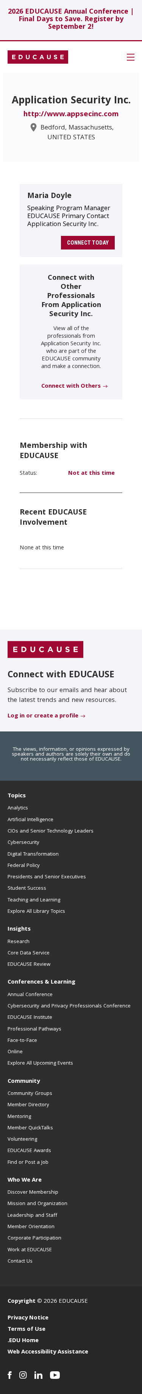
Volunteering (22, 1139)
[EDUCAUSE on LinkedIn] (38, 1375)
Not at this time (91, 474)
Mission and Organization (37, 1204)
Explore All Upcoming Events (40, 1063)
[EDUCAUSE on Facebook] (10, 1375)
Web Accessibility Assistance (48, 1352)
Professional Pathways (34, 1029)
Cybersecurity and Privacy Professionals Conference (69, 1006)
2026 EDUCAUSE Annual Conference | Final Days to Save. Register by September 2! (71, 19)
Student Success (27, 888)
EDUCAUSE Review (29, 965)
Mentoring (19, 1117)
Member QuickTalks (30, 1128)
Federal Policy (24, 866)
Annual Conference (30, 995)
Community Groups (30, 1094)
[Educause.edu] (45, 650)
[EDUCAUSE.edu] (38, 57)
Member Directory (28, 1105)
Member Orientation (31, 1227)
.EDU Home (23, 1341)
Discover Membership (33, 1192)
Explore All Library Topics (36, 912)
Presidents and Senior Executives (47, 877)
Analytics (18, 808)
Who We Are (25, 1180)
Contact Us (20, 1261)
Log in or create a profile (43, 716)
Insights (19, 929)
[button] (130, 57)
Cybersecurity (23, 843)
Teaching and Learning (34, 900)
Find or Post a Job (28, 1163)
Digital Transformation (33, 854)
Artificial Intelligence (30, 820)
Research (19, 942)
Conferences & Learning (41, 982)
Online (15, 1052)
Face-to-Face (22, 1041)
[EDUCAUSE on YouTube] (55, 1375)
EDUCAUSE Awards (29, 1151)
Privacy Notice (28, 1318)
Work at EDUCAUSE (30, 1250)
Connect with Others (71, 386)
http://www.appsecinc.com (71, 115)
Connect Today (88, 242)
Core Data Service (29, 953)
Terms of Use (26, 1330)
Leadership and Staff (32, 1216)
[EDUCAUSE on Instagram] (23, 1375)
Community (24, 1082)
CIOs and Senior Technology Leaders (51, 831)
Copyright (22, 1302)
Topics (17, 796)
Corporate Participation (34, 1238)
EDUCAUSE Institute (30, 1018)
